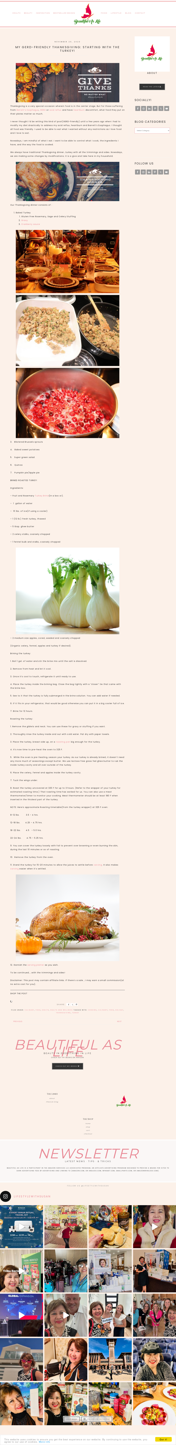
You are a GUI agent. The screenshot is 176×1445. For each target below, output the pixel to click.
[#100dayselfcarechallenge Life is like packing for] (65, 1271)
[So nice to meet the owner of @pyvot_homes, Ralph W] (65, 1315)
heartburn (79, 110)
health (45, 1010)
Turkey (75, 1013)
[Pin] (76, 1004)
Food (38, 1010)
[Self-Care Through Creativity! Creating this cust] (110, 1271)
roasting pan (63, 741)
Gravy (24, 220)
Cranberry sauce (31, 224)
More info (44, 1441)
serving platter (36, 965)
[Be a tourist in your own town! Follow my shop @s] (110, 1359)
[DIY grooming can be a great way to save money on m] (65, 1359)
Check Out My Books (67, 1066)
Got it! (163, 1439)
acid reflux (55, 110)
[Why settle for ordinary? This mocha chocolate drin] (110, 1226)
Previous (17, 1021)
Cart (88, 1130)
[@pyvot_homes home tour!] (21, 1359)
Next (119, 1021)
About (52, 1098)
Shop (88, 1127)
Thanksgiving (63, 1013)
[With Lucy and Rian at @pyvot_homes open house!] (110, 1315)
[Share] (68, 1004)
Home (88, 1124)
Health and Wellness (61, 1010)
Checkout (88, 1134)
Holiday (119, 1010)
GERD (43, 110)
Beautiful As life (88, 14)
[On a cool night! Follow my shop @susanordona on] (65, 1226)
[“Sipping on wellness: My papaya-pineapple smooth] (110, 1403)
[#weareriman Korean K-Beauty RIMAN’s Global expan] (21, 1315)
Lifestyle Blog (52, 1102)
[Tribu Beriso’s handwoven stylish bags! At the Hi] (21, 1271)
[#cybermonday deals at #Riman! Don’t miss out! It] (21, 1226)
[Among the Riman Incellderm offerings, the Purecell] (21, 1403)
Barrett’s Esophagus (28, 110)
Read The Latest (151, 87)
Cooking (92, 1010)
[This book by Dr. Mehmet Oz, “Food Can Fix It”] (65, 1403)
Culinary (29, 1010)
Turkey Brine (42, 495)
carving (98, 864)
